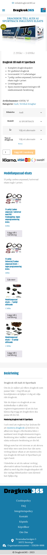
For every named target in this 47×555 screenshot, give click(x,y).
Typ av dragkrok (9, 139)
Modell (10, 121)
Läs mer (11, 279)
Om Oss (23, 532)
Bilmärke (10, 112)
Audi (16, 104)
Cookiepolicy (23, 500)
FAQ (23, 505)
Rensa (20, 144)
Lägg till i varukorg (23, 152)
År (10, 130)
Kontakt (23, 516)
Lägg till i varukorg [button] (12, 233)
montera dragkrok (16, 427)
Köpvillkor (23, 526)
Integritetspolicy (23, 511)
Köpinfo (23, 521)
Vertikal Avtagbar (28, 104)
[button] (3, 10)
